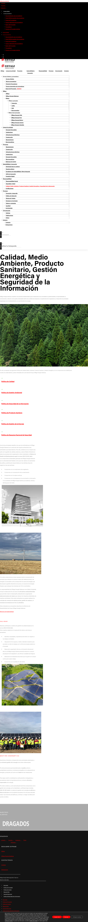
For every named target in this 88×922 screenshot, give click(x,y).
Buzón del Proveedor (11, 24)
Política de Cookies (7, 889)
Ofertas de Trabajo (10, 198)
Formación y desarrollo (11, 193)
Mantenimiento (10, 140)
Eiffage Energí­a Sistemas (12, 96)
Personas (5, 191)
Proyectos (5, 144)
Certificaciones (9, 188)
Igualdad (8, 206)
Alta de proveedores (11, 81)
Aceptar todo (57, 917)
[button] (1, 230)
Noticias (8, 213)
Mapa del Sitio (6, 892)
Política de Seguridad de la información (15, 404)
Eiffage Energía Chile (16, 115)
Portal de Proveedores (11, 20)
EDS (13, 108)
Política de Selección (11, 196)
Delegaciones (9, 225)
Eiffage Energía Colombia (17, 125)
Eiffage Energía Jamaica (17, 122)
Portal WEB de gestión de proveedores (15, 18)
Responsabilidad (7, 179)
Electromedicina (10, 142)
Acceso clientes (6, 11)
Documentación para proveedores (14, 16)
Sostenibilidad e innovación (10, 164)
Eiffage (4, 91)
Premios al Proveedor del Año (13, 29)
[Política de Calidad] (2, 377)
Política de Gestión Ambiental (11, 392)
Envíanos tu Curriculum (12, 201)
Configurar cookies (77, 917)
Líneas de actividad (8, 127)
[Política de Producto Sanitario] (2, 408)
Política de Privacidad (8, 887)
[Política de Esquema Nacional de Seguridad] (2, 431)
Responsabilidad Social (12, 181)
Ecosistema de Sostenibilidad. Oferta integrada (18, 171)
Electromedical (15, 110)
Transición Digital (10, 176)
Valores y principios (11, 203)
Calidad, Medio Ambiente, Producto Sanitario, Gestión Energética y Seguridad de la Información (30, 186)
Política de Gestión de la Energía (12, 424)
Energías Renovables (11, 157)
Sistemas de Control (11, 161)
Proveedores (9, 27)
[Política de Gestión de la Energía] (2, 419)
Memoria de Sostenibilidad (7, 611)
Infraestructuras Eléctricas (12, 135)
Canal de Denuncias (8, 894)
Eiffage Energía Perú (16, 117)
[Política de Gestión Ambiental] (2, 388)
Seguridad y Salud (10, 183)
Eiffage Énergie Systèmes (7, 856)
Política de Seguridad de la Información (12, 896)
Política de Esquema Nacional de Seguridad (16, 435)
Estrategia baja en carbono (13, 166)
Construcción (9, 137)
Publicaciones (9, 215)
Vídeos (7, 218)
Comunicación (6, 210)
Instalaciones (9, 132)
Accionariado (9, 208)
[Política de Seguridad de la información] (2, 399)
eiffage (3, 851)
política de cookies (33, 920)
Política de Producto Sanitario (11, 413)
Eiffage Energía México (17, 120)
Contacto (5, 220)
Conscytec (14, 103)
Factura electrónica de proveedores (14, 22)
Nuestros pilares (10, 169)
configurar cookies (9, 920)
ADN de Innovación (11, 174)
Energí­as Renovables (11, 130)
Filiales (7, 98)
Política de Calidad (7, 381)
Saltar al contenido (4, 1)
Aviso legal (6, 885)
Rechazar (66, 917)
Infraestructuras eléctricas (12, 152)
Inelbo (13, 105)
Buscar (1, 232)
